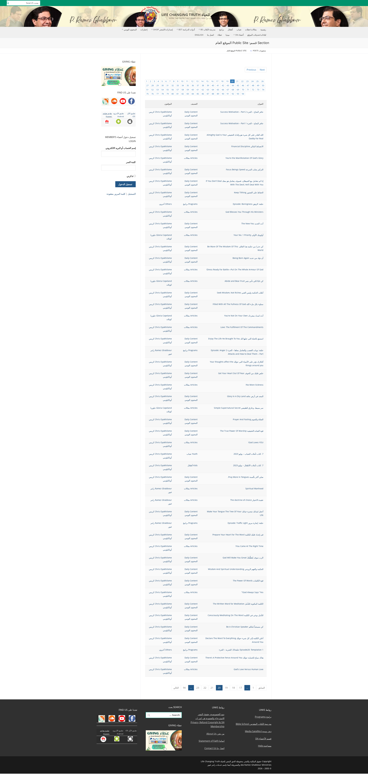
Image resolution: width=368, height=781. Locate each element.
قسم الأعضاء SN (263, 738)
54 (162, 89)
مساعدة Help (264, 745)
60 (193, 89)
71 (248, 89)
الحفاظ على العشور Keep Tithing (248, 192)
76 (152, 93)
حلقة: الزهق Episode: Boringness (248, 204)
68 (233, 89)
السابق (261, 687)
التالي (176, 687)
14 (202, 81)
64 (213, 89)
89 (218, 93)
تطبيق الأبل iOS (131, 730)
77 (157, 93)
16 (212, 81)
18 (222, 81)
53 (157, 89)
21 (237, 81)
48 (253, 85)
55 (167, 89)
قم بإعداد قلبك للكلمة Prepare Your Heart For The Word (237, 534)
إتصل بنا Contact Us (214, 748)
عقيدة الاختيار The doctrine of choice (246, 500)
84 (193, 93)
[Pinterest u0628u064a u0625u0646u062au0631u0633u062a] (338, 3)
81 (178, 93)
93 (238, 93)
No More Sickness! (254, 384)
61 (198, 89)
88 (213, 93)
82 (183, 93)
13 (197, 81)
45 (238, 85)
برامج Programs (263, 716)
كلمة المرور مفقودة (116, 193)
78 (162, 93)
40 (213, 85)
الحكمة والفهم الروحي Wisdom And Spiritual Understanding (235, 569)
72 (253, 89)
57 (178, 89)
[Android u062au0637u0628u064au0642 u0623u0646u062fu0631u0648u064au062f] (333, 3)
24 (252, 81)
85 (198, 93)
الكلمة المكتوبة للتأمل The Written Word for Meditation (238, 603)
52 (152, 89)
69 (238, 89)
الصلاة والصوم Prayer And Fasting (248, 419)
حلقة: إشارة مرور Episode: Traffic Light (245, 523)
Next (262, 69)
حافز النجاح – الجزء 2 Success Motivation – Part (241, 112)
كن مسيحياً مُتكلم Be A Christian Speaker (244, 626)
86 (203, 93)
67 (228, 89)
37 (198, 85)
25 (257, 81)
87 (208, 93)
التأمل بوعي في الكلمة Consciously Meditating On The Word (235, 615)
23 (247, 81)
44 (233, 85)
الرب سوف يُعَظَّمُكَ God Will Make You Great (243, 557)
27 (147, 85)
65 (218, 89)
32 (172, 85)
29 (157, 85)
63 (208, 89)
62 (203, 89)
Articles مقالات (191, 158)
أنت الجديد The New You (252, 223)
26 (262, 81)
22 (242, 81)
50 (263, 85)
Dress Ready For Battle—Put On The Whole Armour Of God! (234, 269)
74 (263, 89)
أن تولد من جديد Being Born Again (248, 258)
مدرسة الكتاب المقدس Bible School (253, 724)
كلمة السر (131, 162)
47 (248, 85)
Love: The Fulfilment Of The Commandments (242, 327)
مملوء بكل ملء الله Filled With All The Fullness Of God (238, 304)
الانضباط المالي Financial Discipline (247, 146)
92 (233, 93)
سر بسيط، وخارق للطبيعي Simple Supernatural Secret (238, 408)
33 (178, 85)
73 (258, 89)
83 (188, 93)
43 (228, 85)
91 (228, 93)
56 (172, 89)
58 (183, 89)
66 (223, 89)
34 (183, 85)
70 (243, 89)
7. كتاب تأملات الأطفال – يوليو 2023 (248, 465)
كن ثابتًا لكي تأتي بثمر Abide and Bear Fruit (244, 281)
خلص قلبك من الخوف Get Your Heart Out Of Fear (240, 373)
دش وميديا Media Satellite (258, 731)
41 (218, 85)
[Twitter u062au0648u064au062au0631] (350, 3)
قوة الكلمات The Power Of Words (248, 580)
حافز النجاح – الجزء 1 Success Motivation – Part (241, 123)
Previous (251, 69)
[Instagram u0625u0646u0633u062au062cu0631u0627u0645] (346, 3)
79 (167, 93)
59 (188, 89)
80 (172, 93)
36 (193, 85)
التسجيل (132, 193)
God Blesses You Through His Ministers (244, 212)
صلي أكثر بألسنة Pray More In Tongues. (245, 477)
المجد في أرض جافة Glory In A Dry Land (245, 396)
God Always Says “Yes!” (252, 592)
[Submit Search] (7, 3)
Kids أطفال (193, 465)
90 (223, 93)
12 (192, 81)
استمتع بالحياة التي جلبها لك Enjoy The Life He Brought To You (235, 338)
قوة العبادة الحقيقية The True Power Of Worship (241, 431)
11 (187, 81)
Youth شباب (192, 454)
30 (162, 85)
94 (243, 93)
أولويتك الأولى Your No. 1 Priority (248, 235)
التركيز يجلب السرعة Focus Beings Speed (244, 169)
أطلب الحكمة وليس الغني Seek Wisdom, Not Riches (240, 292)
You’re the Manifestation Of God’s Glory (244, 158)
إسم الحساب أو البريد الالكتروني (121, 148)
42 (223, 85)
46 (243, 85)
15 (207, 81)
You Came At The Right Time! (249, 546)
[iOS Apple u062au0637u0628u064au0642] (329, 3)
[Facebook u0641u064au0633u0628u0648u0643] (363, 3)
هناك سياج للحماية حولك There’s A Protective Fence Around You (234, 657)
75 (147, 93)
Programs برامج (190, 204)
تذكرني (130, 176)
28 (152, 85)
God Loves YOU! (255, 442)
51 (147, 89)
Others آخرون (165, 204)
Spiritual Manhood (254, 488)
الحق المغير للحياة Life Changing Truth (194, 15)
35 (188, 85)
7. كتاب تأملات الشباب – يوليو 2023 (248, 454)
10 (182, 81)
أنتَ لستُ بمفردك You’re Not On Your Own (243, 315)
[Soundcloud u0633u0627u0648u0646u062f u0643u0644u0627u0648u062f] (354, 3)
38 (203, 85)
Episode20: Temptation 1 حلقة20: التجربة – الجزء (241, 649)
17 (217, 81)
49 (258, 85)
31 (167, 85)
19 (227, 81)
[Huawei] (325, 3)
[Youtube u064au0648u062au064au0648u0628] (359, 3)
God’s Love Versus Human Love (248, 669)
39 (208, 85)
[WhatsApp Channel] (342, 3)
